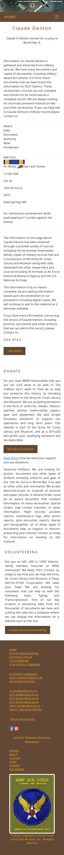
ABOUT (13, 754)
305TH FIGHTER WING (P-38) (25, 677)
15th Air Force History (22, 719)
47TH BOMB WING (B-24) (24, 694)
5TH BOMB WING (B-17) (23, 691)
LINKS (12, 761)
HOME (9, 17)
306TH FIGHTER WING (22, 681)
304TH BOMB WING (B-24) (24, 705)
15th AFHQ (14, 351)
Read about (11, 458)
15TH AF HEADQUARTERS (24, 653)
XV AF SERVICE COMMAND (24, 664)
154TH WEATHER (19, 660)
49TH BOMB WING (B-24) (24, 698)
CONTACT (15, 758)
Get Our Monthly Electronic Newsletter (32, 740)
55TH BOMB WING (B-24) (24, 702)
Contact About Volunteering (27, 630)
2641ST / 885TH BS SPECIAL (25, 709)
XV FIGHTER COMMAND (23, 674)
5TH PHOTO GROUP (20, 657)
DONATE (14, 750)
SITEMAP (14, 765)
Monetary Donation (20, 449)
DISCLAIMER (16, 769)
